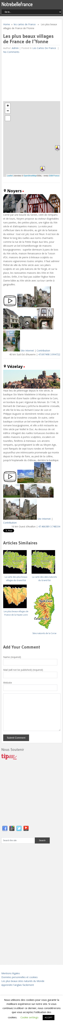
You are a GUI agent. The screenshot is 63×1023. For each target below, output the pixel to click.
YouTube (26, 828)
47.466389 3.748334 (49, 526)
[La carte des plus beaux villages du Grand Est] (16, 561)
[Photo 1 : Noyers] (25, 306)
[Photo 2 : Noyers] (42, 306)
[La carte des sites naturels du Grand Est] (44, 561)
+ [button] (8, 105)
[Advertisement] (28, 77)
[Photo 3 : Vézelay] (11, 496)
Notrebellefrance (17, 4)
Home (6, 24)
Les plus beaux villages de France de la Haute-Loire (16, 613)
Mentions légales (10, 973)
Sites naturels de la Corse (44, 633)
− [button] (8, 111)
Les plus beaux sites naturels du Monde (22, 981)
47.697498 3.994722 (49, 354)
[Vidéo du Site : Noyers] (10, 306)
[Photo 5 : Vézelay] (45, 496)
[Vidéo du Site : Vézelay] (10, 482)
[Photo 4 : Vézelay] (28, 496)
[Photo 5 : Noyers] (45, 328)
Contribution (43, 350)
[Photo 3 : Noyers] (11, 328)
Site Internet (27, 350)
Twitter (19, 828)
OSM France (54, 175)
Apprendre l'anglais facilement (17, 984)
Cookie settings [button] (29, 1017)
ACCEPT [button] (48, 1017)
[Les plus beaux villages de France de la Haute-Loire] (16, 595)
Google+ (12, 828)
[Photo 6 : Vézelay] (11, 518)
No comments (11, 51)
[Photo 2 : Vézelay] (42, 482)
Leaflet (10, 175)
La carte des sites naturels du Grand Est (44, 579)
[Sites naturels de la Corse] (44, 606)
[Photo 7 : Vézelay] (28, 518)
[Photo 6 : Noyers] (11, 350)
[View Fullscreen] (7, 118)
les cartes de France (25, 24)
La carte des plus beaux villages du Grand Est (16, 579)
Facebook (5, 828)
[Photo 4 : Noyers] (28, 328)
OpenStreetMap (30, 175)
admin (15, 48)
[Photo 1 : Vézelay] (25, 482)
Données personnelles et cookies (19, 977)
